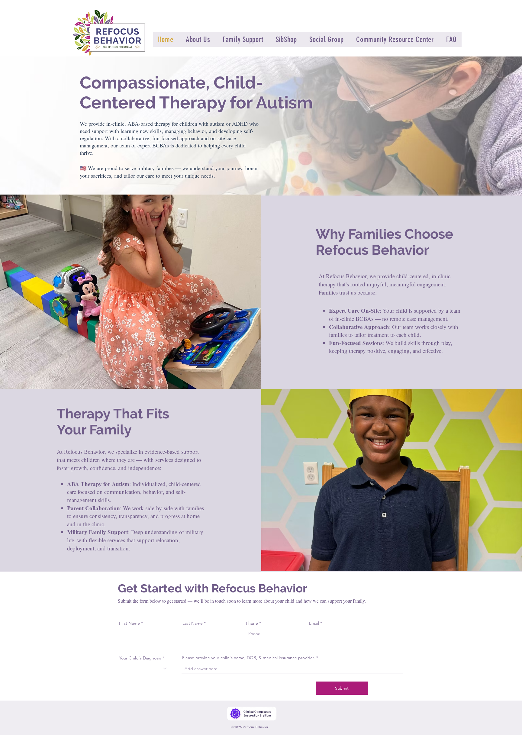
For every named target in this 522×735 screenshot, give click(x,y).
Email (314, 623)
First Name (129, 623)
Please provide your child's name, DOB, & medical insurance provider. (248, 658)
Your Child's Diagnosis (140, 658)
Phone (252, 623)
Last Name (192, 623)
